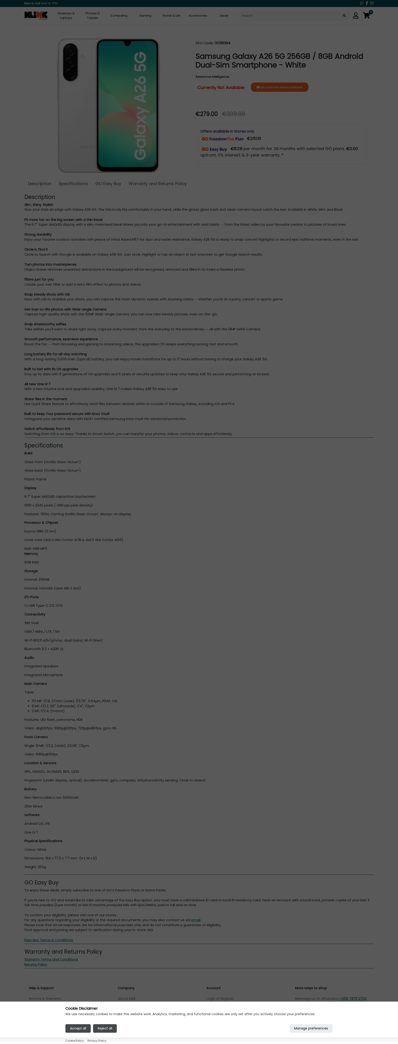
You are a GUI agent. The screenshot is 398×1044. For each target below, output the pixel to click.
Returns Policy (35, 964)
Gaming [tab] (145, 15)
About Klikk (126, 998)
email (195, 920)
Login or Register (220, 998)
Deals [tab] (224, 15)
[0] (366, 15)
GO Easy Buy (108, 183)
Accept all (78, 1028)
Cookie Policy (74, 1040)
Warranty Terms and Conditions (51, 959)
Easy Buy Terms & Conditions (48, 940)
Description (39, 183)
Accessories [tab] (198, 15)
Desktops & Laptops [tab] (66, 15)
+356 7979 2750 (353, 998)
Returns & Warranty (45, 998)
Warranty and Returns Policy (158, 183)
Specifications (73, 183)
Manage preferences (311, 1028)
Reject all (105, 1028)
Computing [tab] (119, 15)
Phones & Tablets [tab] (92, 15)
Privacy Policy (97, 1040)
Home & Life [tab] (171, 15)
